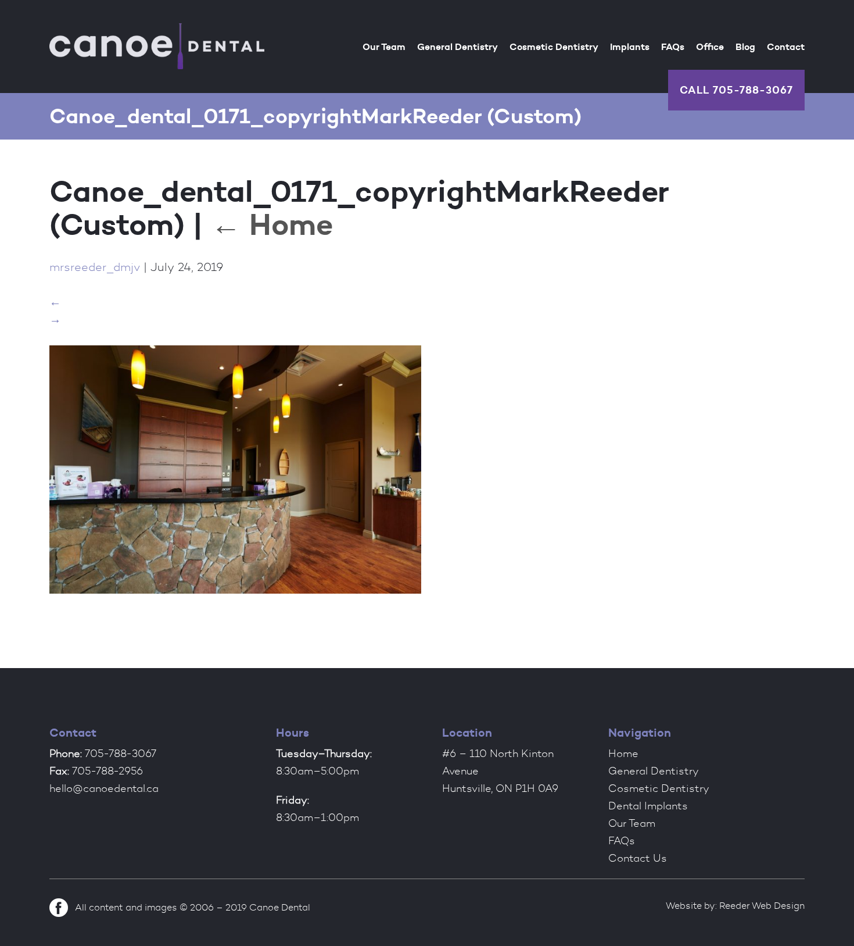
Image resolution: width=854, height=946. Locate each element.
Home (272, 224)
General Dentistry (457, 46)
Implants (630, 46)
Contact (786, 46)
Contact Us (637, 858)
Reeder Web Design (762, 905)
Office (710, 46)
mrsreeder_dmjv (94, 267)
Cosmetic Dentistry (553, 46)
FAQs (672, 46)
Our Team (384, 46)
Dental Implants (648, 805)
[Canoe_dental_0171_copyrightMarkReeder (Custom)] (235, 595)
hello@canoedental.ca (104, 788)
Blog (745, 46)
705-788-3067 (753, 90)
